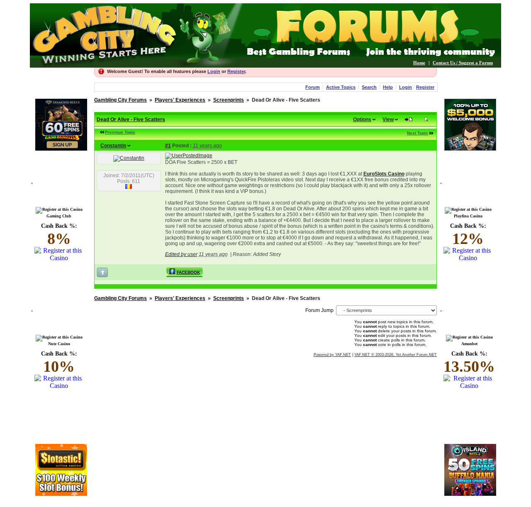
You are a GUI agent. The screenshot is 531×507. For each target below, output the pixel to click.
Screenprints (228, 100)
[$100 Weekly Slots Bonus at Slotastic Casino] (61, 493)
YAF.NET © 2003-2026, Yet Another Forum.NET (395, 355)
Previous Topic (120, 132)
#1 (168, 146)
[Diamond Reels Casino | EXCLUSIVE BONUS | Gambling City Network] (61, 148)
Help (388, 87)
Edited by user (181, 254)
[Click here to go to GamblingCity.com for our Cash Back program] (61, 190)
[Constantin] (128, 158)
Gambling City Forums (120, 100)
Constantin (113, 146)
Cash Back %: (59, 235)
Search (369, 87)
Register (236, 71)
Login (213, 71)
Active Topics (341, 87)
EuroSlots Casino (383, 174)
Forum (312, 87)
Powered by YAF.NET (332, 355)
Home (419, 62)
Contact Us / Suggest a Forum (463, 62)
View (388, 119)
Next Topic (417, 133)
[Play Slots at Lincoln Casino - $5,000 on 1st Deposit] (470, 148)
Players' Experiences (180, 100)
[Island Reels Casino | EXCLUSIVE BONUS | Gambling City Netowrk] (470, 493)
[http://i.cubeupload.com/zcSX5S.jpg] (188, 155)
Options (362, 119)
